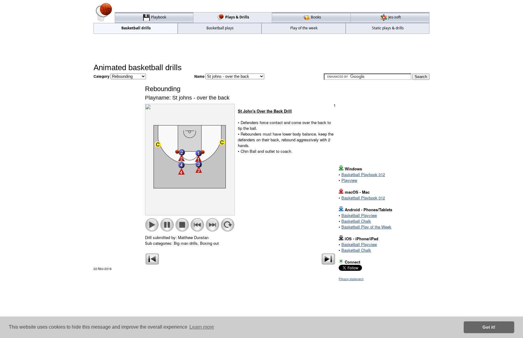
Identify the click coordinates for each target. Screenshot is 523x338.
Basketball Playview (359, 215)
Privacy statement (351, 279)
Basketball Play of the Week (366, 227)
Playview (349, 180)
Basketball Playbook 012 (363, 174)
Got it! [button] (488, 327)
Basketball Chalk (356, 221)
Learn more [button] (201, 327)
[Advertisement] (261, 48)
